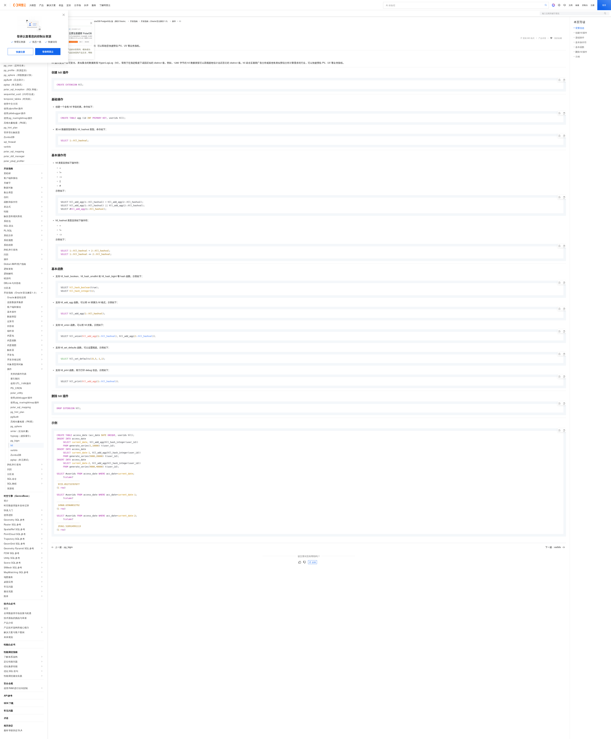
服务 (94, 5)
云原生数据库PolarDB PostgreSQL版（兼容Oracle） (104, 21)
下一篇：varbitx (553, 547)
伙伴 (86, 5)
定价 (69, 5)
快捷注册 (20, 51)
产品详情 (542, 38)
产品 (41, 5)
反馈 (314, 562)
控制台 (585, 5)
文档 (570, 5)
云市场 (77, 5)
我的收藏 (558, 38)
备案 (577, 5)
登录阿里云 (47, 51)
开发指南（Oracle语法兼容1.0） (155, 21)
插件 (174, 21)
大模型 (32, 5)
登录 (604, 5)
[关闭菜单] (5, 5)
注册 (592, 5)
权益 (61, 5)
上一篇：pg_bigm (64, 547)
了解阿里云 (104, 5)
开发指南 (134, 21)
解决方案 (51, 5)
